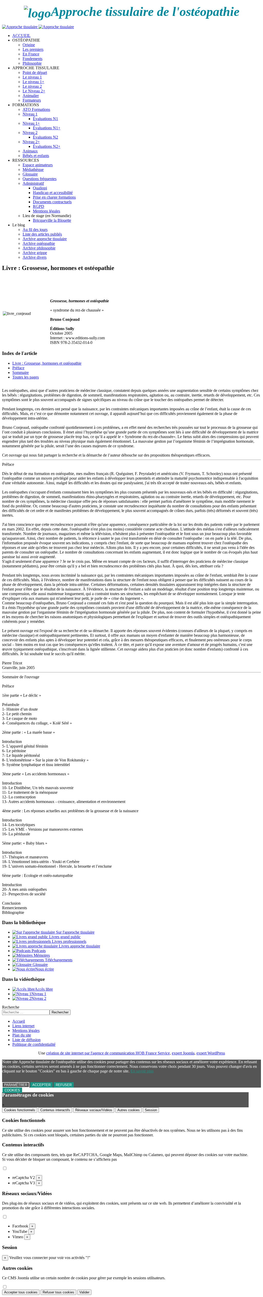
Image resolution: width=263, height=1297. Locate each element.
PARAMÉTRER (15, 1085)
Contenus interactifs (55, 1110)
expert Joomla (183, 1053)
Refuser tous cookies (58, 1292)
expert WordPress (210, 1053)
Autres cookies (128, 1110)
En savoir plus (142, 1071)
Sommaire (20, 372)
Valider (84, 1292)
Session (151, 1110)
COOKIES (12, 1090)
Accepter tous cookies (20, 1292)
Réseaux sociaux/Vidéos (93, 1110)
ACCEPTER (41, 1085)
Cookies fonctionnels (19, 1110)
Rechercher (60, 1012)
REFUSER (64, 1085)
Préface (18, 368)
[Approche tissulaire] (38, 27)
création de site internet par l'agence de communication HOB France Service (108, 1053)
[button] (26, 40)
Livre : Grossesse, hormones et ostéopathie (46, 363)
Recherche (10, 1007)
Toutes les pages (25, 377)
